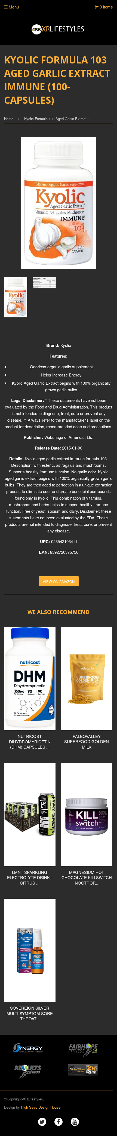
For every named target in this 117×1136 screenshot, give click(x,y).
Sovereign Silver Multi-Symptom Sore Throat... (30, 1013)
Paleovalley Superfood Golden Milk (86, 741)
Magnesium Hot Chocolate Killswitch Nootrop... (86, 877)
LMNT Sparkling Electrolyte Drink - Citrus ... (29, 877)
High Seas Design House (40, 1107)
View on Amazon (59, 581)
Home (8, 118)
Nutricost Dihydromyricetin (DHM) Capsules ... (30, 741)
